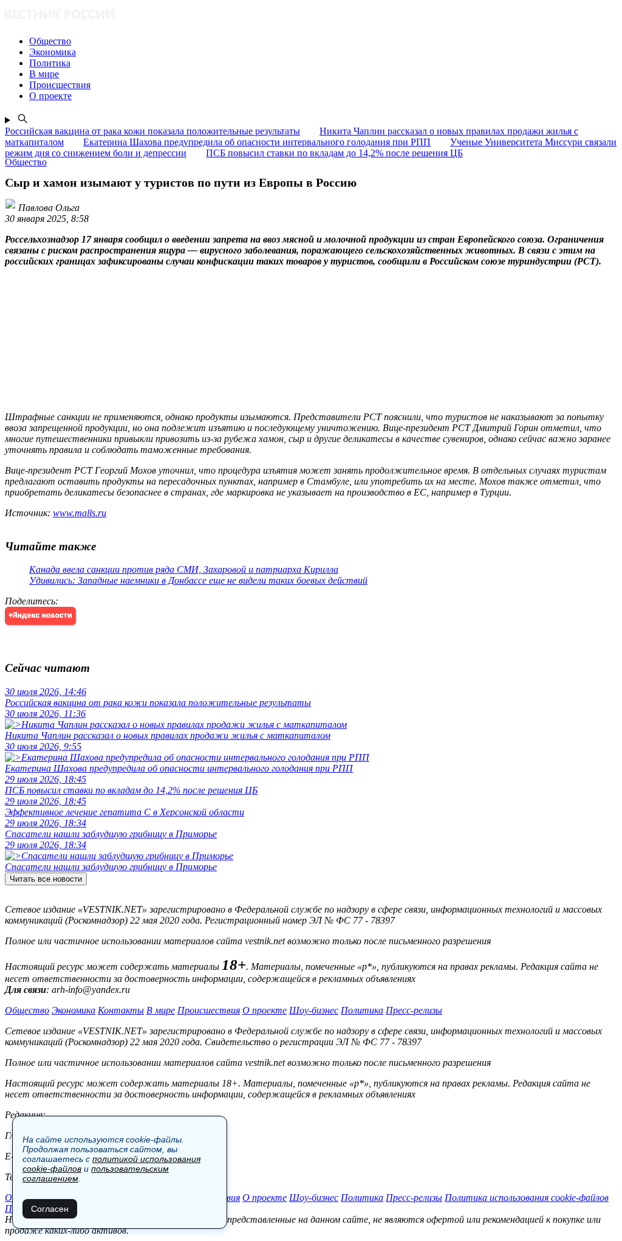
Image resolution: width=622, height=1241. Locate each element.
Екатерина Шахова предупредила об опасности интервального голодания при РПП (257, 142)
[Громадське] (311, 15)
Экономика (73, 1010)
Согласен (50, 1209)
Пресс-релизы (414, 1010)
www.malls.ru (79, 513)
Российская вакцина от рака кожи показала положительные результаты (152, 131)
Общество (27, 1010)
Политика (362, 1010)
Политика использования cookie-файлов (527, 1197)
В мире (160, 1010)
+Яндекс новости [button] (40, 615)
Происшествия (208, 1010)
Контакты (121, 1010)
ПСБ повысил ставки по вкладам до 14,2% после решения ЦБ (334, 153)
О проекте (264, 1010)
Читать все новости (46, 878)
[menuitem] (323, 41)
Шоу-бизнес (313, 1010)
